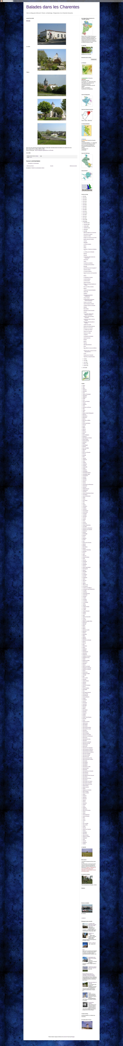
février (85, 363)
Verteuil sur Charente (88, 331)
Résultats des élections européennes (88, 296)
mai (84, 358)
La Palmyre (85, 592)
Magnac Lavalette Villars (87, 621)
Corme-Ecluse (85, 510)
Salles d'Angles (86, 791)
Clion (84, 503)
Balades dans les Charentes (52, 6)
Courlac (84, 519)
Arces (28, 21)
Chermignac (85, 494)
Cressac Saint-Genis (87, 525)
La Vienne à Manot (87, 244)
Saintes (84, 788)
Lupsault (84, 619)
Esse (83, 541)
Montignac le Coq (86, 657)
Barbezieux (85, 417)
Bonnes (84, 430)
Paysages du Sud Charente (89, 310)
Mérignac (84, 638)
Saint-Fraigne (85, 744)
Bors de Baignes (86, 434)
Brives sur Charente (86, 452)
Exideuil (85, 253)
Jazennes (84, 580)
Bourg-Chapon (85, 439)
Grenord (85, 255)
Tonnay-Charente (86, 816)
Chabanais (85, 464)
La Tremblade (85, 602)
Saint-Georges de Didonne (88, 749)
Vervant (84, 830)
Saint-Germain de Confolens (88, 752)
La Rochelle (85, 595)
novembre (86, 224)
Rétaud (84, 708)
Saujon (84, 794)
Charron (84, 482)
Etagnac (84, 544)
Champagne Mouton (87, 472)
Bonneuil (84, 432)
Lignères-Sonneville (86, 616)
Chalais (85, 312)
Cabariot (84, 458)
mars (85, 362)
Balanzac (84, 414)
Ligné (84, 615)
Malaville (84, 624)
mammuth (65, 1036)
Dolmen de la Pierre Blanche (89, 326)
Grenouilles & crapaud (88, 234)
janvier (85, 365)
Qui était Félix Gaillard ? (91, 1003)
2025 (84, 196)
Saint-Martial (85, 763)
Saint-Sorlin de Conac (87, 778)
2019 (84, 206)
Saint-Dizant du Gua (86, 739)
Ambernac (85, 389)
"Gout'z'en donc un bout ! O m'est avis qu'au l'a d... (90, 351)
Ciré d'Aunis (85, 500)
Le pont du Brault (87, 279)
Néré (83, 676)
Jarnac (84, 579)
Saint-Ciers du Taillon (87, 734)
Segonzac (84, 797)
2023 (84, 199)
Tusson (84, 820)
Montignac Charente (86, 656)
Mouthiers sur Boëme (87, 669)
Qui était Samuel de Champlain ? (90, 268)
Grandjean (85, 564)
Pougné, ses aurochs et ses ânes (90, 237)
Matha (84, 635)
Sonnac (84, 801)
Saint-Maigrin (85, 762)
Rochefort (84, 711)
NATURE (84, 675)
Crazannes (85, 523)
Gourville (84, 563)
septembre (86, 227)
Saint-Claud (85, 737)
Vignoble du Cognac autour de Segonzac (92, 967)
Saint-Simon (85, 776)
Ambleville (85, 391)
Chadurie (84, 465)
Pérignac (84, 683)
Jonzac (84, 581)
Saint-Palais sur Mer (86, 766)
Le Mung (84, 608)
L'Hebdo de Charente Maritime (90, 290)
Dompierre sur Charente (87, 529)
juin (84, 231)
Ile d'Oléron (85, 574)
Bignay (84, 427)
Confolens (85, 509)
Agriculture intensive (88, 344)
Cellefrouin (85, 459)
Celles (84, 461)
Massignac (85, 634)
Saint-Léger (85, 760)
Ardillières (84, 404)
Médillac (85, 307)
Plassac (84, 686)
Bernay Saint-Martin (86, 423)
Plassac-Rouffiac (86, 688)
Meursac (84, 643)
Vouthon (84, 843)
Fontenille (84, 551)
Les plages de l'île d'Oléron (89, 264)
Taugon (84, 811)
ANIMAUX (84, 397)
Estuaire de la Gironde (87, 542)
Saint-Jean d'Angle (86, 755)
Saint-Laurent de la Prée (87, 757)
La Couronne (85, 586)
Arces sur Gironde (86, 401)
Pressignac (85, 702)
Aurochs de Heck (87, 338)
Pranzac (84, 701)
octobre (85, 226)
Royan (84, 720)
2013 (84, 214)
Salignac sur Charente (87, 790)
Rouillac (84, 715)
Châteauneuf (85, 490)
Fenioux (84, 548)
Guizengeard (85, 568)
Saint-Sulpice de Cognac (87, 781)
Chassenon (86, 259)
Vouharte (84, 840)
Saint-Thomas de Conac (87, 784)
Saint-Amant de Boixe (87, 727)
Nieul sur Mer (85, 677)
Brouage (85, 266)
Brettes (84, 443)
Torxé (84, 817)
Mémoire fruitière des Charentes (90, 232)
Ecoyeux (84, 535)
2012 (84, 216)
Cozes (85, 353)
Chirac (85, 247)
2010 (84, 219)
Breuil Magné (85, 445)
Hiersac (84, 570)
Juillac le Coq (85, 584)
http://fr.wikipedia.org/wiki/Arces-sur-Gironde (44, 150)
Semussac (85, 798)
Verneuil (84, 827)
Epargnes (84, 538)
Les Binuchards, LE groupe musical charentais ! (89, 300)
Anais (84, 392)
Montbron (84, 650)
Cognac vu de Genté (88, 302)
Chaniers (84, 477)
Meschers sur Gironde (87, 640)
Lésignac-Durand (86, 611)
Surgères (85, 293)
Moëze (85, 275)
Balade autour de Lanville (89, 239)
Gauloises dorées (87, 269)
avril (85, 360)
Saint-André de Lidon (87, 728)
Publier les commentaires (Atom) (38, 167)
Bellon (84, 421)
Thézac (84, 813)
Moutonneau (85, 672)
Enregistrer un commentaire (33, 163)
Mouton (84, 670)
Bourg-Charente (86, 440)
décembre (86, 222)
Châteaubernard (86, 488)
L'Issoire (85, 240)
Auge (84, 408)
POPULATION (85, 693)
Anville (84, 398)
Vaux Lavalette (85, 823)
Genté (84, 558)
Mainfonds (85, 622)
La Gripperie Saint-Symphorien (89, 589)
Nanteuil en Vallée (87, 235)
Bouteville (84, 442)
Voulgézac (85, 842)
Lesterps (84, 612)
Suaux (85, 261)
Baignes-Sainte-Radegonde (88, 413)
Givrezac (84, 560)
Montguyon (85, 654)
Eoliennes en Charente (88, 327)
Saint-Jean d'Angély (86, 753)
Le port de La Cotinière (88, 263)
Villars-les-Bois (85, 835)
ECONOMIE (85, 533)
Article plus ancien (73, 165)
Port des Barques (86, 696)
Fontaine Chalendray (87, 549)
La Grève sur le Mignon (87, 587)
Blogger (72, 1036)
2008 (84, 367)
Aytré (84, 411)
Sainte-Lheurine (86, 787)
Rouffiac (84, 714)
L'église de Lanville (87, 324)
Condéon (84, 507)
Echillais (84, 532)
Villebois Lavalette (86, 836)
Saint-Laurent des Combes (88, 759)
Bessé (84, 426)
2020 (84, 204)
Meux (84, 644)
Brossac (84, 453)
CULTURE (85, 526)
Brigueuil (84, 449)
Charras (84, 481)
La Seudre (85, 599)
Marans (85, 288)
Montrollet (84, 663)
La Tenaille (85, 600)
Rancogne (85, 705)
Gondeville (85, 561)
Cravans (84, 522)
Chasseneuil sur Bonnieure (88, 484)
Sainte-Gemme (85, 785)
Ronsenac (85, 712)
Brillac (84, 450)
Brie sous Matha (86, 448)
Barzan (85, 341)
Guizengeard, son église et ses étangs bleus (92, 958)
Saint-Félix (85, 740)
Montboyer (85, 648)
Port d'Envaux (85, 695)
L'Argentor (86, 334)
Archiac (84, 402)
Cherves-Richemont (86, 496)
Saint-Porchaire (86, 768)
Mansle (84, 627)
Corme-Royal (85, 512)
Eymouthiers (85, 546)
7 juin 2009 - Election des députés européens (88, 314)
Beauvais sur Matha (86, 420)
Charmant (84, 480)
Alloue (84, 388)
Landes (84, 603)
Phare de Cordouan (86, 685)
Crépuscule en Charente (88, 355)
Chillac (84, 497)
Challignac (85, 469)
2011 (84, 218)
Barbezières (85, 416)
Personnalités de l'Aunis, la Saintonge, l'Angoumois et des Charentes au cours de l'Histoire (89, 974)
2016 (84, 209)
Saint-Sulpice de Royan (87, 782)
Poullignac (85, 699)
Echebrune (85, 530)
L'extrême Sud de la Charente (89, 305)
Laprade (84, 605)
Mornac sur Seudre (86, 666)
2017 (84, 208)
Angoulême (85, 395)
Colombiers (85, 506)
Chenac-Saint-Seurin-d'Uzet (88, 493)
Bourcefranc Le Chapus (87, 437)
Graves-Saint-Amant (86, 567)
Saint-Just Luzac (86, 756)
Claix (84, 501)
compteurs (84, 918)
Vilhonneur (85, 833)
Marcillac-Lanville (86, 629)
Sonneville (85, 803)
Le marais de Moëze (88, 271)
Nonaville (84, 679)
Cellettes (84, 462)
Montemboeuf (85, 651)
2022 (84, 201)
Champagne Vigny (86, 474)
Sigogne (84, 800)
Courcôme (85, 516)
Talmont (85, 343)
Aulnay (84, 410)
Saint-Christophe (86, 733)
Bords (84, 433)
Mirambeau (85, 645)
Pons (84, 691)
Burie (84, 456)
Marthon (84, 632)
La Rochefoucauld (86, 593)
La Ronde (84, 596)
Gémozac (84, 555)
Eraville (84, 539)
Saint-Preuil (85, 769)
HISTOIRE (85, 571)
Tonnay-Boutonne (86, 814)
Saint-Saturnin (85, 772)
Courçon (84, 517)
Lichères (84, 613)
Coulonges (85, 513)
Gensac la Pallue (86, 557)
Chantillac (84, 478)
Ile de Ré (84, 576)
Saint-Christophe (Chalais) (89, 303)
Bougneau (85, 436)
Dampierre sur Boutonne (87, 528)
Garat (84, 554)
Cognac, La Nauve (92, 942)
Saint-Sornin (85, 779)
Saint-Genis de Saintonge (88, 747)
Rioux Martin (86, 308)
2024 (84, 197)
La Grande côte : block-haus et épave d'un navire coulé (92, 924)
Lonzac (84, 618)
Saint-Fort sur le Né (86, 743)
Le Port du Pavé (87, 280)
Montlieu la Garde (86, 660)
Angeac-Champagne (87, 394)
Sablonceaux (85, 723)
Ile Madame (85, 577)
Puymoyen (85, 704)
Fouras (84, 552)
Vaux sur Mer (85, 824)
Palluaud (84, 682)
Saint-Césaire (85, 731)
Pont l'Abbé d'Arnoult (87, 692)
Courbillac (85, 515)
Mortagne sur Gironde (87, 667)
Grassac (84, 565)
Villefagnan (85, 837)
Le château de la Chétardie (89, 251)
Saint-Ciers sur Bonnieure (88, 736)
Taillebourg (85, 808)
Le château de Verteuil (88, 329)
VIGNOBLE (85, 832)
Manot (85, 245)
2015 (84, 211)
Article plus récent (30, 165)
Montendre (85, 653)
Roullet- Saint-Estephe (87, 717)
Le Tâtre (84, 609)
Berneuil (84, 424)
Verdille (84, 826)
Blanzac (84, 429)
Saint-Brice (85, 730)
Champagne (85, 471)
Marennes (84, 631)
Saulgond (84, 795)
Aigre (84, 386)
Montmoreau (85, 661)
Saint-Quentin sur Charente (88, 771)
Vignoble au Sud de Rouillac (89, 356)
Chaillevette (85, 466)
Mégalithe (85, 242)
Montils (84, 659)
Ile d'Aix (84, 573)
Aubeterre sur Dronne (87, 407)
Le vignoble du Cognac (88, 277)
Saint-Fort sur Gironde (87, 742)
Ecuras (84, 536)
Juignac (84, 583)
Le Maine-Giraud (86, 606)
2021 (84, 203)
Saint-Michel (85, 765)
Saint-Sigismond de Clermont (88, 775)
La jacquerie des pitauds (88, 336)
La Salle (84, 597)
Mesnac (84, 641)
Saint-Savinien (85, 773)
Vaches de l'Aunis (87, 282)
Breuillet (84, 446)
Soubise (84, 804)
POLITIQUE (85, 689)
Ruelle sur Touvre (86, 721)
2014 (84, 213)
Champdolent (85, 475)
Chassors (84, 487)
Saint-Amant (85, 725)
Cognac (84, 504)
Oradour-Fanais (86, 680)
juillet (85, 229)
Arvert (84, 405)
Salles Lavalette (86, 792)
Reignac (84, 707)
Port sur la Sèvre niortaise (89, 286)
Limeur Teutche (87, 297)
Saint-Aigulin (85, 724)
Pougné (85, 339)
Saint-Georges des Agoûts (88, 750)
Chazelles (84, 491)
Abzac (84, 385)
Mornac (84, 664)
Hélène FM (86, 291)
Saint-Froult (85, 746)
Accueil (51, 165)
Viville (84, 839)
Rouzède (84, 718)
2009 (84, 221)
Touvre (84, 819)
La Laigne (84, 590)
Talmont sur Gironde (86, 810)
